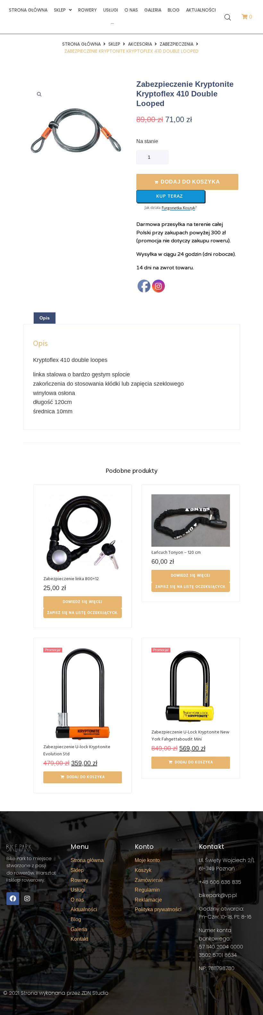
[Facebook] (12, 898)
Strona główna (81, 44)
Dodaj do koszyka (190, 181)
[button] (39, 94)
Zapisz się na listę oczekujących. (82, 613)
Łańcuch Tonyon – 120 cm (176, 552)
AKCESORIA (140, 44)
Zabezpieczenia (176, 44)
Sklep (114, 44)
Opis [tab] (44, 317)
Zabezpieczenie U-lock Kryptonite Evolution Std (76, 750)
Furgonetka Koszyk (178, 208)
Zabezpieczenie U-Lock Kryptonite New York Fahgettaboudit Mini (190, 736)
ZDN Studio (94, 993)
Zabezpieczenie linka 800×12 (71, 579)
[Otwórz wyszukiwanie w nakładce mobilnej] (228, 17)
